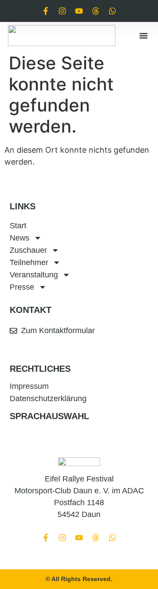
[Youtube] (79, 11)
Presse (22, 287)
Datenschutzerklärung (48, 398)
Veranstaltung (34, 274)
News (19, 237)
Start (18, 225)
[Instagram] (62, 11)
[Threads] (96, 11)
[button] (143, 35)
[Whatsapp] (112, 11)
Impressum (29, 386)
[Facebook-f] (46, 11)
